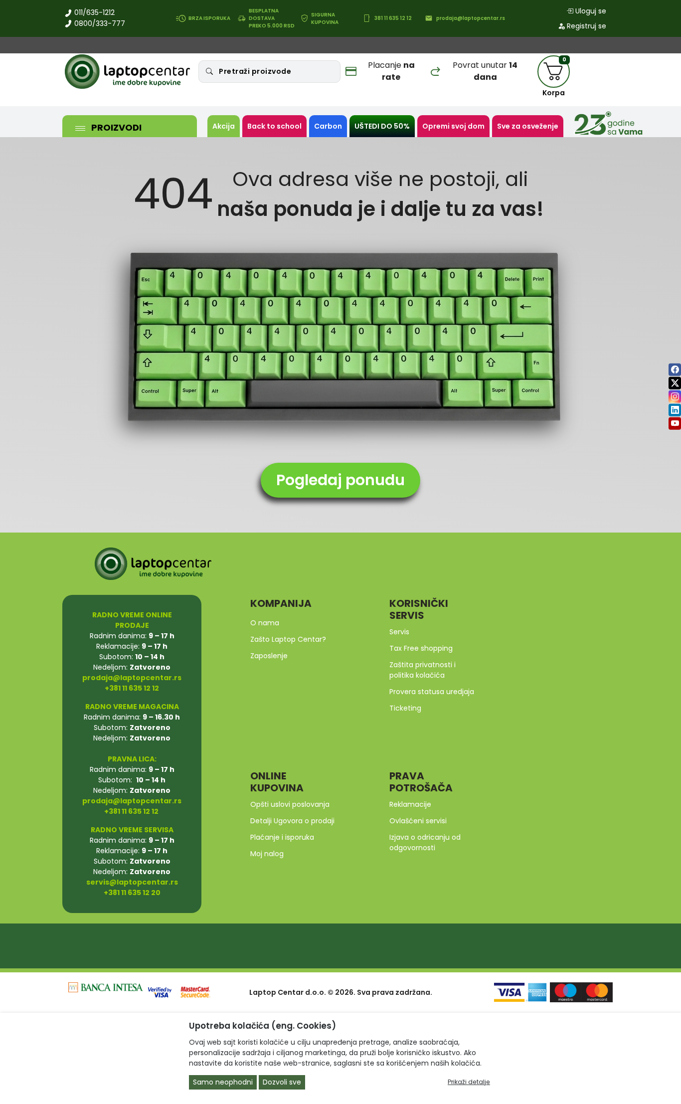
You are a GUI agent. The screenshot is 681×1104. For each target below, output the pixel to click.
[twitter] (675, 383)
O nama (264, 623)
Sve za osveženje (527, 126)
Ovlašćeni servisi (418, 821)
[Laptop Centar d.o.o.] (127, 72)
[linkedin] (675, 410)
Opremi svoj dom (453, 126)
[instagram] (675, 396)
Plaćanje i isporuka (282, 837)
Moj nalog (267, 854)
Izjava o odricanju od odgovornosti (425, 842)
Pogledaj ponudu (340, 480)
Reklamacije (410, 804)
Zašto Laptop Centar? (288, 639)
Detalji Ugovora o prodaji (292, 821)
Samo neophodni (223, 1082)
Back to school (274, 126)
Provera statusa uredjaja (431, 692)
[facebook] (675, 370)
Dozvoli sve (282, 1082)
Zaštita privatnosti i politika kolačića (422, 670)
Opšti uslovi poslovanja (290, 804)
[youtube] (675, 423)
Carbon (328, 126)
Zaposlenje (269, 656)
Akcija (223, 126)
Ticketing (405, 708)
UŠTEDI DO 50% (382, 126)
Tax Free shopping (421, 648)
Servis (399, 632)
